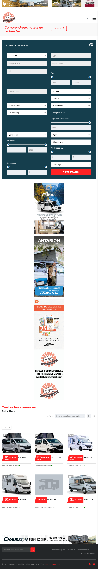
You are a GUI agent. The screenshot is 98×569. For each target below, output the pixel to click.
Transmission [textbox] (14, 105)
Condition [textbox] (13, 55)
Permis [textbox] (55, 135)
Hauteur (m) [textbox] (14, 112)
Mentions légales (58, 549)
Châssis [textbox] (56, 98)
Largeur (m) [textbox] (14, 135)
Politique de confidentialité (78, 549)
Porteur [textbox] (56, 91)
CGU (94, 549)
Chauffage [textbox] (57, 164)
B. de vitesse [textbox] (58, 105)
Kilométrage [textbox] (58, 142)
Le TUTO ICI (57, 28)
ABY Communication (52, 564)
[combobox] (27, 55)
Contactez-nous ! (89, 553)
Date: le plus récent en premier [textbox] (68, 416)
